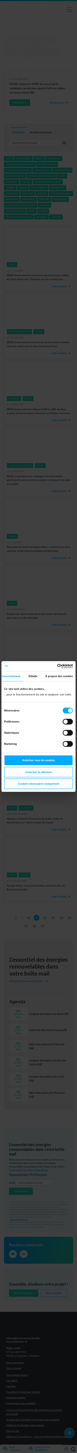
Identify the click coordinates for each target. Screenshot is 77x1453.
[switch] (68, 722)
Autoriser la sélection (38, 772)
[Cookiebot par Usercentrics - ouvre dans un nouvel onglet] (57, 666)
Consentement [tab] (11, 676)
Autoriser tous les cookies (38, 760)
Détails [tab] (33, 676)
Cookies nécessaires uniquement (38, 783)
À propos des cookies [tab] (59, 676)
